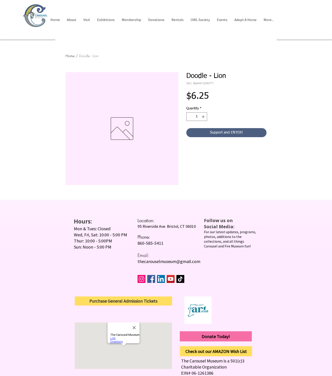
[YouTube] (171, 279)
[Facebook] (151, 279)
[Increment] (204, 117)
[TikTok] (180, 279)
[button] (87, 20)
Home (70, 55)
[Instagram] (141, 279)
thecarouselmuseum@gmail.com (169, 261)
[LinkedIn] (161, 279)
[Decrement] (190, 117)
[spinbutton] (197, 117)
